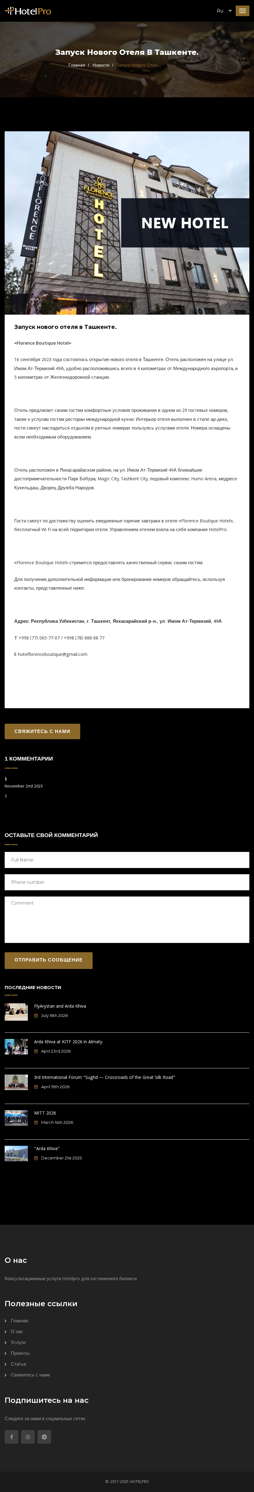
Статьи (18, 1365)
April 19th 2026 (54, 1086)
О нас (17, 1332)
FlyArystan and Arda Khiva (60, 1006)
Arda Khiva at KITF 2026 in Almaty (68, 1042)
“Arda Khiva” (47, 1149)
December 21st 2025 (61, 1157)
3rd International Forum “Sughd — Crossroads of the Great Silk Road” (104, 1078)
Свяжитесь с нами (42, 732)
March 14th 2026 (56, 1122)
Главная (76, 65)
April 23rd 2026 (55, 1051)
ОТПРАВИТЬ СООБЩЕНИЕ (49, 960)
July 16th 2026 (54, 1015)
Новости (101, 65)
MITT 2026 (45, 1113)
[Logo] (28, 11)
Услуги (18, 1343)
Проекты (20, 1354)
